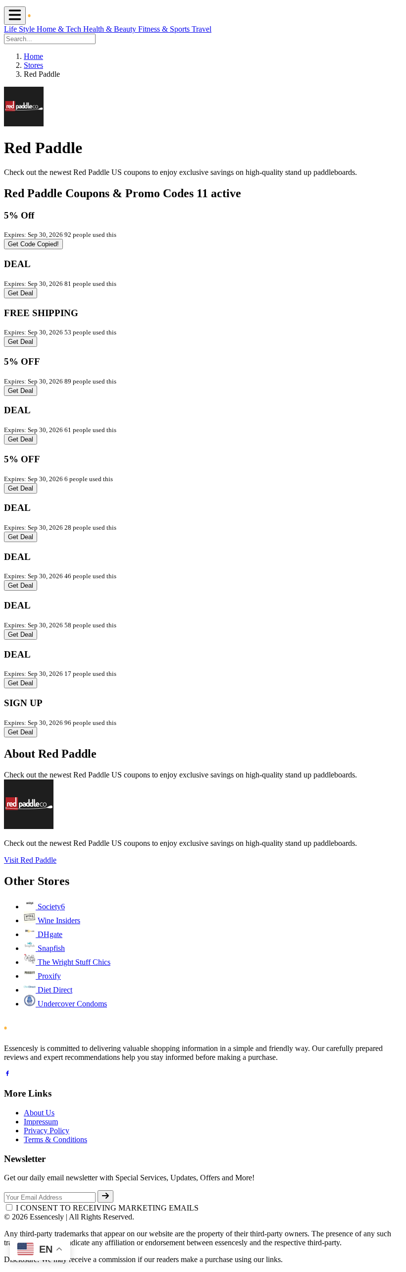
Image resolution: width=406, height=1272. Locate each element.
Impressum (41, 1121)
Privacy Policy (46, 1130)
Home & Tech (60, 29)
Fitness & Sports (165, 29)
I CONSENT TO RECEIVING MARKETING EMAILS (107, 1208)
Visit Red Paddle (30, 860)
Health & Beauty (110, 29)
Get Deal (20, 293)
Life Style (20, 29)
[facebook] (7, 1074)
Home (33, 56)
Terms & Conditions (55, 1139)
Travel (201, 29)
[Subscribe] (105, 1196)
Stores (33, 65)
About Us (39, 1112)
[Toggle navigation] (15, 15)
